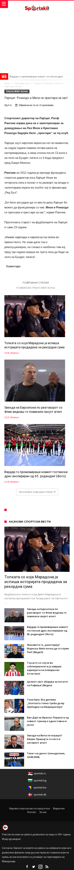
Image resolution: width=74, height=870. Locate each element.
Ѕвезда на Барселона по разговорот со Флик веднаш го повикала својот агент (33, 410)
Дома (7, 83)
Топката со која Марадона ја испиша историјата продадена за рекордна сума (34, 345)
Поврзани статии (35, 282)
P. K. (10, 105)
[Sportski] (37, 4)
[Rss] (47, 867)
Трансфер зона (22, 83)
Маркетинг (59, 808)
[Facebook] (27, 867)
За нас (43, 812)
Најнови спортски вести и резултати (29, 808)
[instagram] (40, 867)
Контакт (31, 812)
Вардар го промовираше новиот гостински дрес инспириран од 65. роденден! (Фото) (36, 474)
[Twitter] (34, 867)
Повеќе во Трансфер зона (35, 287)
